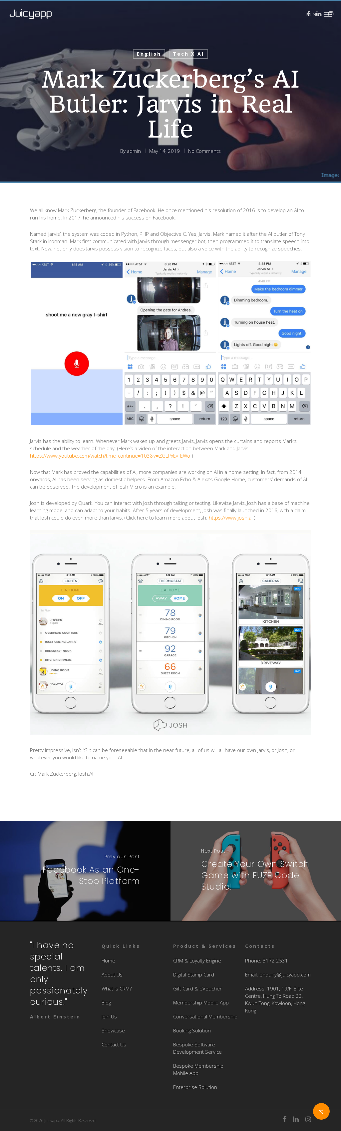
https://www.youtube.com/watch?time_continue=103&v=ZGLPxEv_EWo (110, 455)
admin (134, 151)
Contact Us (114, 1044)
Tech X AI (188, 54)
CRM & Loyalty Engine (197, 960)
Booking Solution (192, 1030)
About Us (112, 974)
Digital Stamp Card (193, 974)
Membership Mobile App (201, 1002)
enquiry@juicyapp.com (285, 974)
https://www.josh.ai (230, 517)
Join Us (109, 1016)
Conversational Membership (205, 1016)
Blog (106, 1002)
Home (108, 960)
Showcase (113, 1030)
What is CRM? (117, 988)
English (149, 54)
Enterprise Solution (195, 1087)
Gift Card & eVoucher (197, 988)
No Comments (204, 151)
